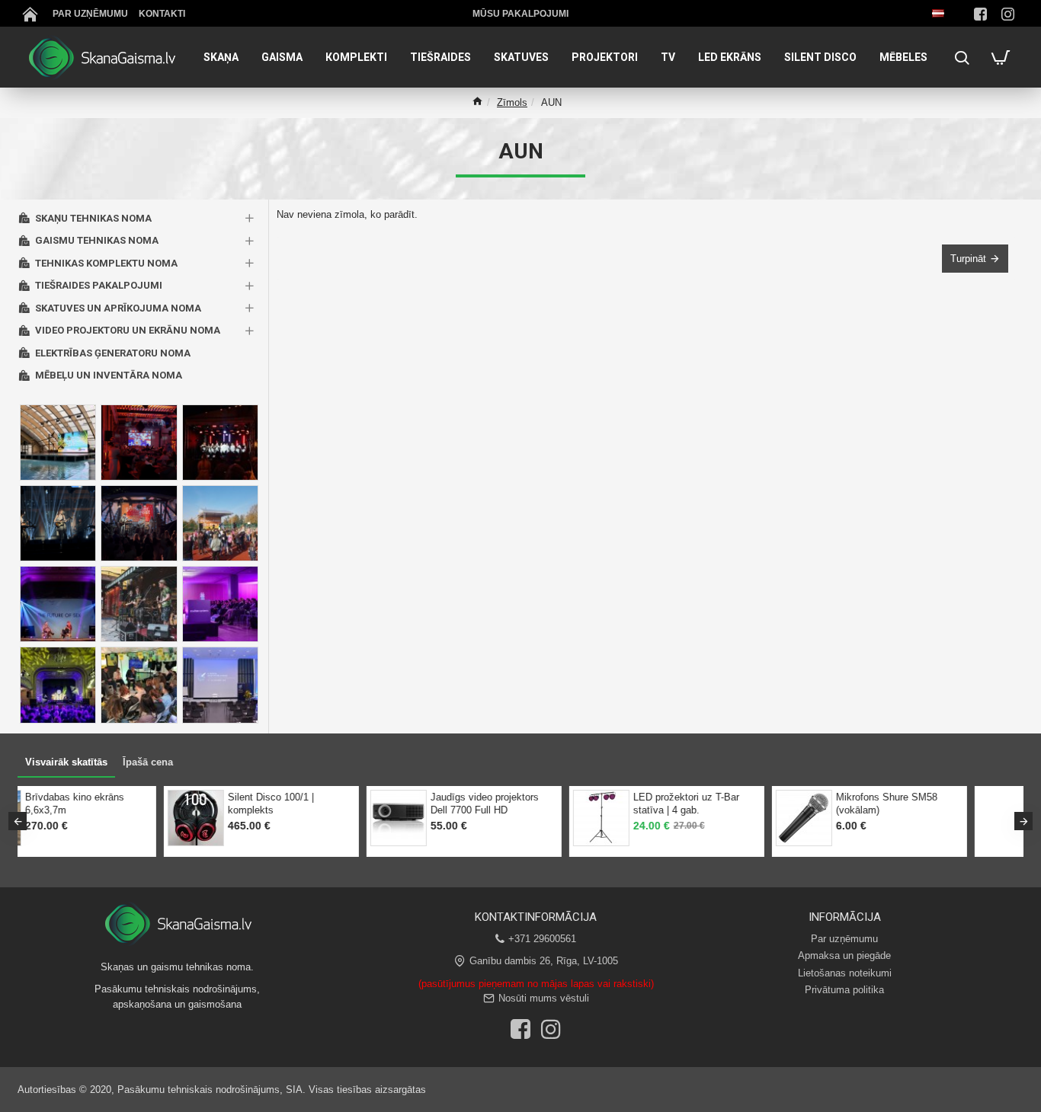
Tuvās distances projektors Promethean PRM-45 (611, 803)
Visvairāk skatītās (66, 762)
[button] (17, 821)
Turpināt (968, 258)
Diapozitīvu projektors (396, 797)
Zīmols (512, 102)
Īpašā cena (148, 762)
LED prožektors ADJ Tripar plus (813, 803)
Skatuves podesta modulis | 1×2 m (207, 803)
